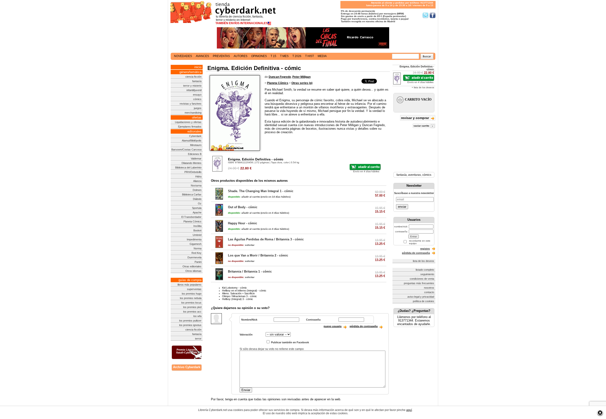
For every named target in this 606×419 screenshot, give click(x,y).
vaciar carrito (422, 125)
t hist (309, 56)
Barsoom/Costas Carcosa (186, 149)
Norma (197, 248)
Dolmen (197, 190)
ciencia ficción (193, 76)
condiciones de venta (422, 278)
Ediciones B (194, 154)
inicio (197, 67)
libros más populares (189, 284)
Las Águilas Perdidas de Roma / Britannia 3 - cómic (266, 239)
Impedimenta (194, 239)
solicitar (241, 245)
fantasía (196, 81)
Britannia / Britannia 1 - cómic (250, 271)
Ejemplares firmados (189, 126)
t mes (284, 56)
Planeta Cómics (192, 221)
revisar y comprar (415, 118)
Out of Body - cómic (242, 207)
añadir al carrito (244, 196)
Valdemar (196, 158)
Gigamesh (195, 244)
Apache (197, 212)
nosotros (429, 287)
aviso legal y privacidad (420, 296)
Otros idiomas (193, 270)
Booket (197, 230)
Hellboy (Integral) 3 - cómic (237, 299)
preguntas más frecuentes (419, 283)
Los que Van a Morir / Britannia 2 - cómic (258, 255)
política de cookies (423, 301)
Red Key (196, 252)
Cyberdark (195, 136)
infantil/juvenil (194, 90)
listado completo (425, 269)
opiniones (259, 56)
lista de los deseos (423, 261)
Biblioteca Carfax (191, 194)
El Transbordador (191, 217)
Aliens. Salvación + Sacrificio (238, 293)
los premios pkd (192, 307)
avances (202, 56)
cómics (197, 99)
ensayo (197, 94)
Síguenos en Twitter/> (425, 15)
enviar (402, 206)
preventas (221, 56)
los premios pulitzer (190, 320)
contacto (429, 292)
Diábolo (197, 199)
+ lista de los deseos (423, 87)
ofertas (196, 117)
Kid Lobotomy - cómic (234, 287)
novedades (183, 56)
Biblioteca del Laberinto (188, 167)
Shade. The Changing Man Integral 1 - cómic (260, 191)
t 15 (273, 56)
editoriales (194, 131)
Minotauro (195, 145)
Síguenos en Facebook (433, 15)
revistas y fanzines (190, 103)
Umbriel (197, 235)
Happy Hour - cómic (242, 223)
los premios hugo (191, 293)
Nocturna (196, 185)
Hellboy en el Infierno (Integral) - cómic (244, 290)
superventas (194, 289)
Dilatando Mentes (191, 163)
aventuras (414, 174)
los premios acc (192, 311)
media (322, 56)
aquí (409, 410)
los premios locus (191, 302)
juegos (197, 108)
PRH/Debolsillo (192, 172)
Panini (198, 261)
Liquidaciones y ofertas (188, 122)
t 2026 (296, 56)
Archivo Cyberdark (186, 367)
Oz (199, 203)
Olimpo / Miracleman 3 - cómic (239, 296)
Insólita (197, 226)
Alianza (197, 181)
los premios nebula (190, 298)
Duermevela (194, 257)
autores (240, 56)
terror (198, 338)
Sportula (196, 208)
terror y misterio (192, 85)
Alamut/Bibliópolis (191, 140)
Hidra (198, 176)
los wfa (197, 316)
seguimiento (427, 274)
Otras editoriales (192, 266)
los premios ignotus (190, 325)
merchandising (193, 112)
